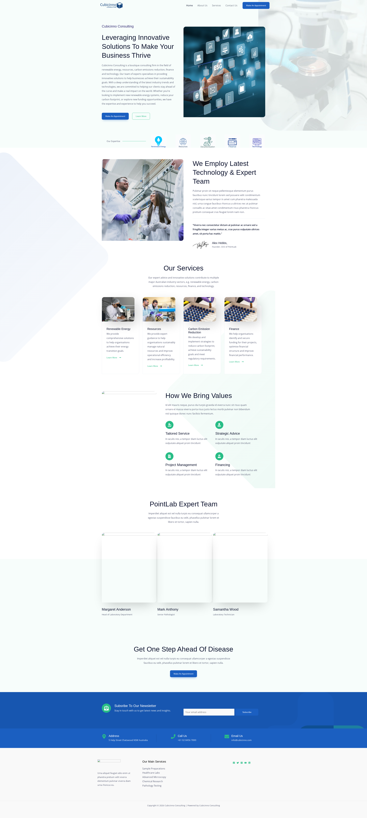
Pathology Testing (151, 785)
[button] (256, 5)
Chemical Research (152, 781)
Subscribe (246, 712)
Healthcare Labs (151, 772)
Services (216, 5)
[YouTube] (245, 763)
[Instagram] (242, 763)
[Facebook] (234, 763)
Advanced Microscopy (154, 777)
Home (189, 5)
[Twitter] (238, 763)
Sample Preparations (153, 768)
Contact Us (231, 5)
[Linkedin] (249, 763)
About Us (202, 5)
